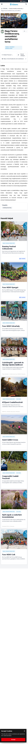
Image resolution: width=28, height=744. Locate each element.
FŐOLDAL (5, 8)
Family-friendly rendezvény (16, 8)
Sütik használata (7, 735)
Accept (13, 739)
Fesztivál (18, 399)
